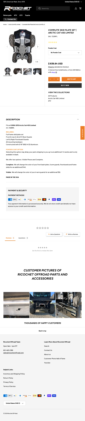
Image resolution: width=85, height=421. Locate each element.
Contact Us (48, 350)
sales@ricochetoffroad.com (13, 353)
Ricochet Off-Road (12, 413)
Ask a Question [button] (55, 234)
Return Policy (8, 378)
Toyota (27, 15)
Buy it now (65, 85)
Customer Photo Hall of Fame (54, 358)
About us (47, 354)
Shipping (51, 67)
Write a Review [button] (73, 234)
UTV (20, 15)
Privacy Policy (8, 382)
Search (46, 346)
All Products (52, 96)
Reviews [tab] (9, 238)
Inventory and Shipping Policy (14, 374)
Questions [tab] (21, 238)
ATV (15, 15)
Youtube (47, 363)
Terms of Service (9, 386)
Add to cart (71, 79)
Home (5, 24)
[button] (80, 8)
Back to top (42, 331)
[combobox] (53, 8)
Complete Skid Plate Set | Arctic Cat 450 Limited (34, 24)
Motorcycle (7, 15)
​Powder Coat (52, 48)
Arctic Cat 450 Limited (14, 24)
